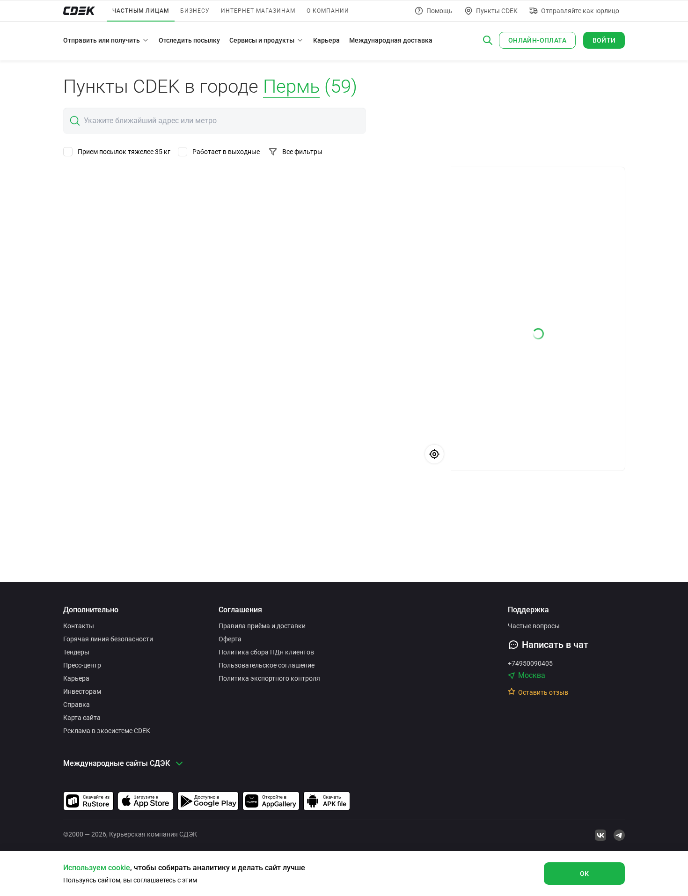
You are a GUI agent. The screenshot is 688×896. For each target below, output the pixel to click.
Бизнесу (195, 10)
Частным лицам (140, 10)
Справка (76, 704)
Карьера (326, 40)
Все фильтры (302, 151)
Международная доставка (390, 40)
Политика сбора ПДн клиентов (266, 652)
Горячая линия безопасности (108, 639)
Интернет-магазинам (258, 10)
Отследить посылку (189, 40)
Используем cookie (96, 867)
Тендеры (76, 652)
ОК (584, 873)
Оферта (230, 639)
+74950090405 (530, 663)
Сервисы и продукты (261, 40)
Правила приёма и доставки (262, 626)
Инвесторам (82, 691)
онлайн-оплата (537, 40)
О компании (328, 10)
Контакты (78, 626)
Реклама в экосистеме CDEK (106, 730)
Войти (604, 40)
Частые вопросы (534, 626)
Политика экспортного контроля (269, 678)
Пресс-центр (82, 665)
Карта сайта (82, 717)
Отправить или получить (101, 40)
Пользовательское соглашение (267, 665)
